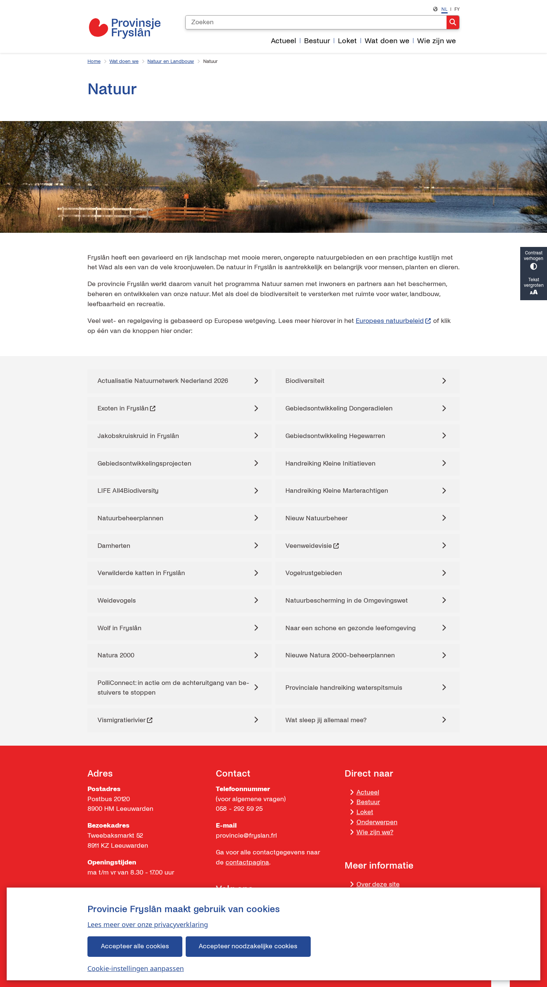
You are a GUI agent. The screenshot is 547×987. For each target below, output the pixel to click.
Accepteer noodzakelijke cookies (248, 946)
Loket (364, 812)
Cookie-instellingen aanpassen (135, 968)
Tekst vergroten (534, 282)
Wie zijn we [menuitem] (436, 41)
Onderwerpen (376, 822)
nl (444, 9)
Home (93, 61)
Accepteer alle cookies (135, 946)
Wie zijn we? (374, 832)
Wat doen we (123, 61)
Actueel (367, 792)
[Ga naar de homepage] (124, 28)
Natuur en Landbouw (170, 61)
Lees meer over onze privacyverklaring (147, 924)
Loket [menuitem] (347, 41)
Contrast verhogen (533, 256)
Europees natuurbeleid (390, 320)
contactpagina (247, 862)
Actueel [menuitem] (283, 41)
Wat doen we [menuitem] (387, 41)
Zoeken (453, 22)
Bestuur (368, 802)
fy (457, 9)
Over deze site (378, 884)
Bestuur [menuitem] (317, 41)
